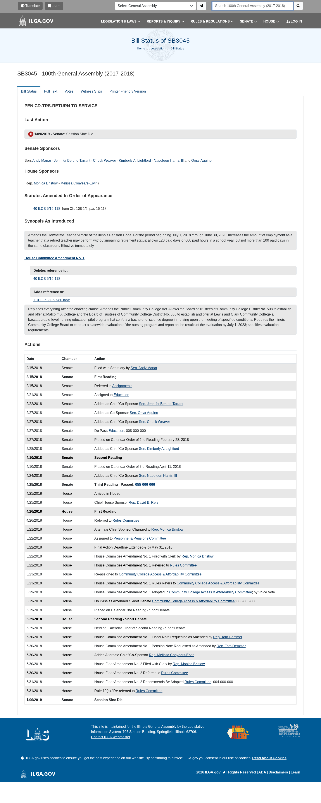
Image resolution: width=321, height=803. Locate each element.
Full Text (50, 91)
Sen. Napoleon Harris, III (158, 475)
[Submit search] (298, 6)
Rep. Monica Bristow (167, 529)
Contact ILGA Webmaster (110, 737)
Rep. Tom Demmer (227, 637)
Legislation (157, 48)
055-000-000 (145, 484)
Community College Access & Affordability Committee (160, 574)
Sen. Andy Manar (144, 368)
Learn (295, 772)
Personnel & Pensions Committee (140, 538)
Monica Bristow (46, 183)
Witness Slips (91, 91)
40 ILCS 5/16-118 (46, 208)
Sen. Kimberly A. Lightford (159, 449)
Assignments (122, 386)
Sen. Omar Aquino (144, 413)
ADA (262, 772)
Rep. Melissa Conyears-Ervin (171, 655)
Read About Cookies (269, 758)
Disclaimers (278, 772)
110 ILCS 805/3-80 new (51, 300)
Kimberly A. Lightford (135, 160)
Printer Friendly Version (127, 91)
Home (141, 48)
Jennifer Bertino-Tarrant (72, 160)
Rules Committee (125, 520)
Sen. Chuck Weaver (154, 422)
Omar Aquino (201, 160)
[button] (117, 21)
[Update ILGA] (201, 6)
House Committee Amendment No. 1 (54, 258)
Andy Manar (41, 160)
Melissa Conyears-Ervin (79, 183)
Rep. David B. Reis (143, 502)
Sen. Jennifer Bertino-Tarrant (161, 404)
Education (121, 395)
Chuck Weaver (104, 160)
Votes (69, 91)
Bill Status (29, 91)
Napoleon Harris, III (169, 160)
